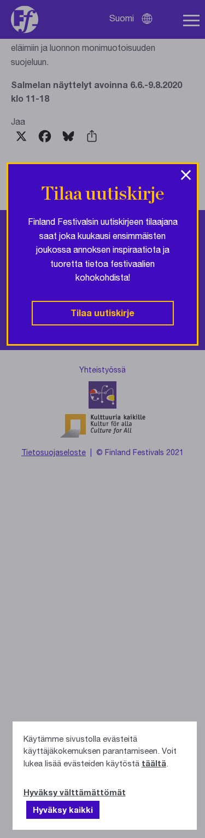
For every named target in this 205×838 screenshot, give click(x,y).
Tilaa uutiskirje (102, 312)
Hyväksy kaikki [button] (63, 809)
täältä (154, 763)
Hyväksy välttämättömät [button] (75, 792)
